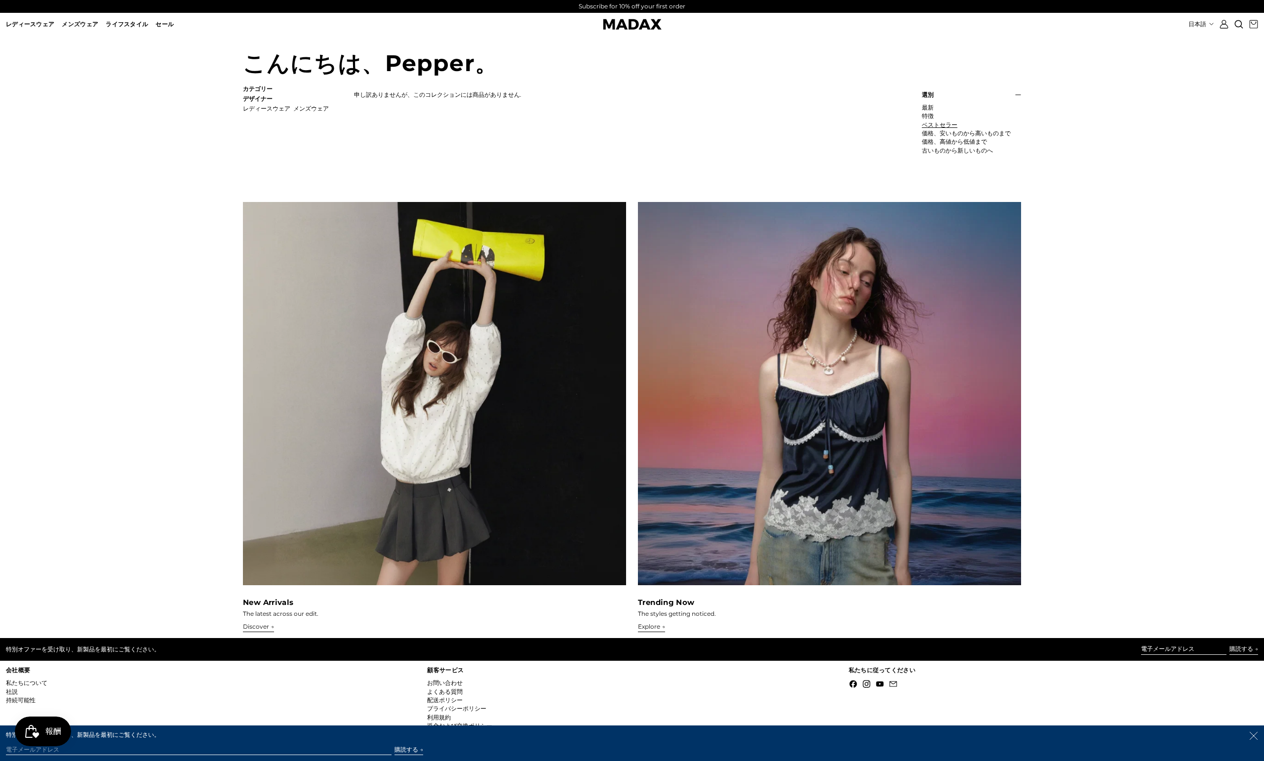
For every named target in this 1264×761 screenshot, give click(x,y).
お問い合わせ (445, 682)
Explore (649, 626)
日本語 (1198, 24)
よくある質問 (445, 691)
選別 (928, 94)
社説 (12, 691)
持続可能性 (21, 700)
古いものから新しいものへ (957, 150)
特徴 (928, 116)
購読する (1241, 648)
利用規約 (439, 717)
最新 (928, 107)
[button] (1238, 24)
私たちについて (26, 682)
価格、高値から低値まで (954, 141)
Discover (256, 626)
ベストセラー (939, 124)
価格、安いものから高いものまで (966, 133)
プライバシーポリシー (456, 708)
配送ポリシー (445, 700)
